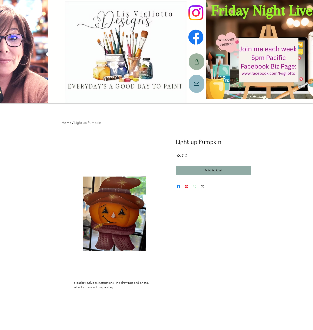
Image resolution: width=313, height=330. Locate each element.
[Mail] (196, 84)
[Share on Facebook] (178, 186)
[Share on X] (202, 186)
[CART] (196, 61)
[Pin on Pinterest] (186, 186)
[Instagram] (196, 13)
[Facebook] (196, 37)
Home (66, 123)
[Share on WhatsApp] (194, 186)
